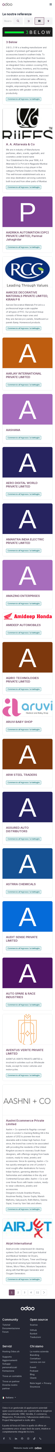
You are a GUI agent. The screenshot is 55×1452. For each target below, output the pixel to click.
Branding (34, 1355)
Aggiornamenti (9, 1360)
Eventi (33, 1367)
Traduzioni (35, 1337)
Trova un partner (11, 1381)
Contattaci (35, 1358)
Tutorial (6, 1325)
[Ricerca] (18, 21)
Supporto (7, 1357)
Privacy (47, 1383)
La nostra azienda (39, 1351)
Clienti (33, 1378)
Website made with (24, 1448)
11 (37, 1292)
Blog (32, 1374)
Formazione (8, 1371)
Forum (5, 1332)
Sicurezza (35, 1386)
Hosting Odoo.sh (11, 1351)
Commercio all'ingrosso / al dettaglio (24, 99)
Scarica (34, 1325)
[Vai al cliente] (27, 32)
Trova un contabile (12, 1376)
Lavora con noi (37, 1362)
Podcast (34, 1371)
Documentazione (11, 1328)
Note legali (35, 1383)
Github (33, 1330)
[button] (50, 4)
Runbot (33, 1333)
